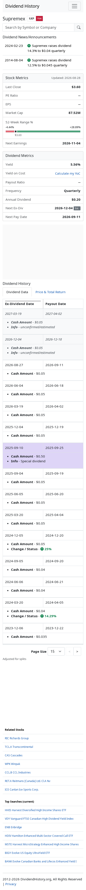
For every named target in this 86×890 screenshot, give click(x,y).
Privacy (10, 884)
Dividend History (22, 6)
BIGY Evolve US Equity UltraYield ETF (27, 853)
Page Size (39, 651)
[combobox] (38, 27)
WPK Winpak (12, 764)
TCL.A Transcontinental (19, 747)
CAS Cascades (13, 755)
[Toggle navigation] (74, 6)
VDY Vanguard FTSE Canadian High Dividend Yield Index (39, 819)
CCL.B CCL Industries (18, 772)
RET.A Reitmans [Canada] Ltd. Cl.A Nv (27, 781)
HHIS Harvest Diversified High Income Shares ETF (35, 810)
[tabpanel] (43, 480)
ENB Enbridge (13, 827)
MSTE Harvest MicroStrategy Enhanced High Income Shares (42, 844)
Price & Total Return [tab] (50, 292)
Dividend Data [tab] (17, 292)
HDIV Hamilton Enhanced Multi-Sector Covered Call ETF (39, 836)
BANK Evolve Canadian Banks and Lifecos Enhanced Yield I (41, 861)
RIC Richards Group (17, 738)
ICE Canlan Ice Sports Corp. (22, 789)
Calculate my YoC (67, 173)
